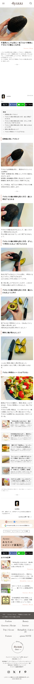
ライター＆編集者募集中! (16, 666)
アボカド (8, 531)
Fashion (8, 621)
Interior (25, 625)
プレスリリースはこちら (12, 657)
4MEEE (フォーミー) (19, 665)
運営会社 (10, 665)
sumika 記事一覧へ (25, 517)
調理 (27, 531)
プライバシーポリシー (25, 661)
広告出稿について (17, 659)
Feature (8, 636)
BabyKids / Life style (25, 631)
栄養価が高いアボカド (11, 114)
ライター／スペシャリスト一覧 (22, 663)
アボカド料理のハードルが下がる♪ (15, 131)
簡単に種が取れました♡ (12, 129)
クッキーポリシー (7, 663)
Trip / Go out (8, 630)
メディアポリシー (13, 661)
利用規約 (4, 661)
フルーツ (18, 531)
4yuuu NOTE (25, 636)
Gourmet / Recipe (8, 625)
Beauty (25, 621)
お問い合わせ (23, 657)
